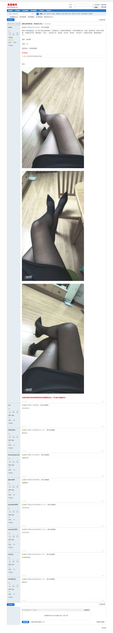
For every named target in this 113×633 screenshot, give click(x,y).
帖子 (33, 14)
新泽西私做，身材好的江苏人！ (45, 17)
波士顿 (63, 13)
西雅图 (58, 13)
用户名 (70, 4)
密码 (70, 7)
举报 (102, 401)
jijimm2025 (11, 479)
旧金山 (53, 13)
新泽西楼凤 (34, 10)
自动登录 (97, 4)
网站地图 (104, 627)
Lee (9, 405)
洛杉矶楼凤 (25, 10)
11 (13, 33)
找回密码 (103, 4)
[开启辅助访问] (103, 1)
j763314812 (11, 430)
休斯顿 (90, 13)
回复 (41, 56)
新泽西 (74, 13)
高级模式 (86, 610)
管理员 (11, 37)
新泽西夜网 (22, 17)
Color (25, 610)
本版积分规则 (100, 622)
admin (10, 27)
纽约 (44, 13)
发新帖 (10, 19)
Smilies (35, 610)
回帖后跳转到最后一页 (37, 622)
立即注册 (103, 7)
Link (29, 610)
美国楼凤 (10, 10)
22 (17, 560)
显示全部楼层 (45, 27)
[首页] (7, 17)
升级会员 (48, 10)
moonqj (10, 554)
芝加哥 (78, 13)
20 (17, 535)
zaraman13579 (12, 529)
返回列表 (102, 20)
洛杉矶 (49, 13)
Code (33, 610)
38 (17, 411)
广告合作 (41, 10)
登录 (60, 615)
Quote (31, 610)
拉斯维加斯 (84, 13)
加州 (69, 13)
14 (17, 435)
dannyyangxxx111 (14, 455)
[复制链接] (48, 23)
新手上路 (11, 415)
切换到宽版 (105, 1)
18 (13, 411)
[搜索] (37, 14)
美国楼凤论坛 (14, 17)
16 (17, 485)
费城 (66, 13)
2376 (10, 33)
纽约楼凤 (17, 10)
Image (27, 610)
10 (17, 460)
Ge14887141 (12, 579)
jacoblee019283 (13, 504)
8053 (17, 33)
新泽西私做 (30, 30)
